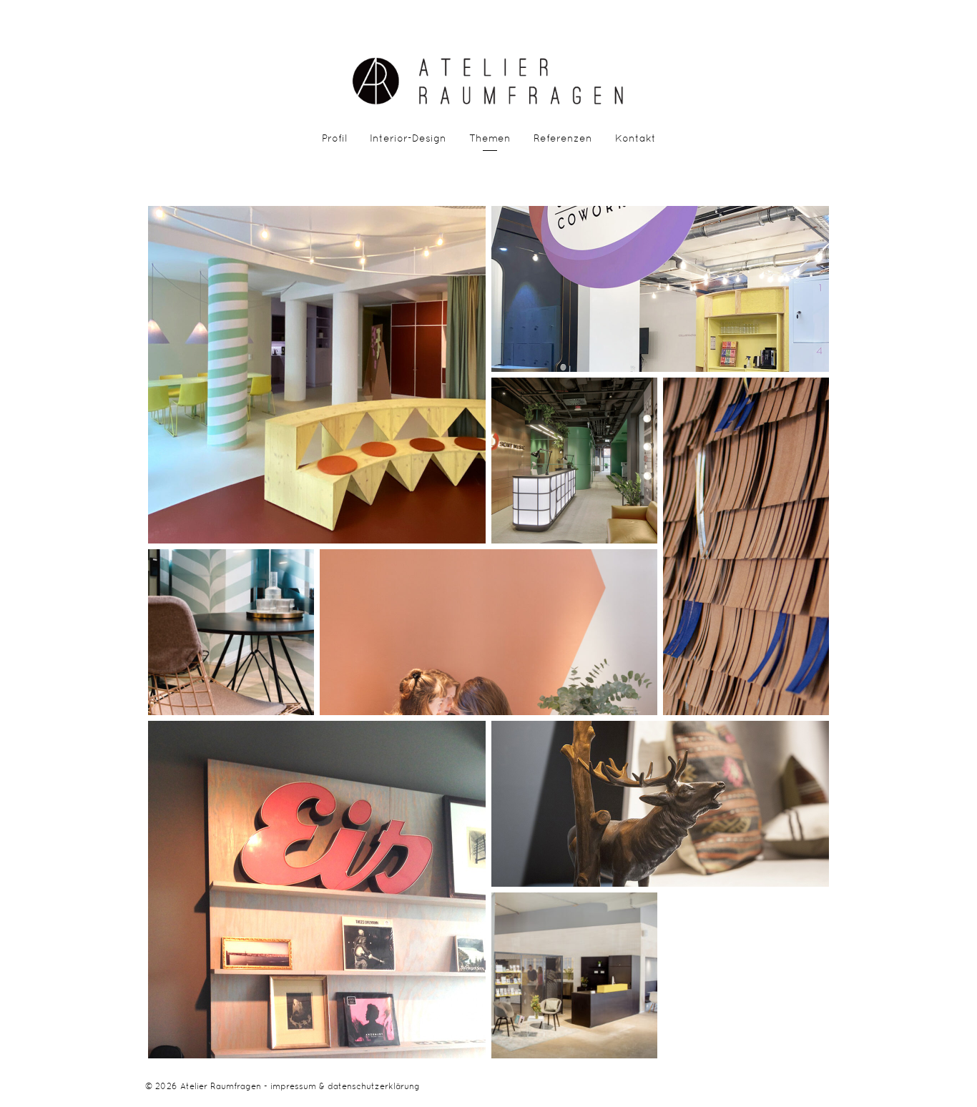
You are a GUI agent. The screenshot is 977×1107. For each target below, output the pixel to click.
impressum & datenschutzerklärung (345, 1086)
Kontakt (635, 138)
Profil (334, 138)
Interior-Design (408, 138)
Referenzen (563, 138)
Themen (490, 138)
